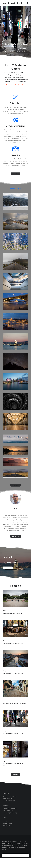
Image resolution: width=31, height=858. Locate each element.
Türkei (20, 703)
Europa (20, 613)
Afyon (4, 701)
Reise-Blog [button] (15, 774)
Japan (4, 761)
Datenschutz (6, 825)
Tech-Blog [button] (15, 173)
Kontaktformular (7, 823)
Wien (4, 610)
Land (16, 763)
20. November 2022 (8, 763)
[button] (2, 851)
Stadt (17, 613)
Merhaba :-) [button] (8, 567)
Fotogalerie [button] (15, 485)
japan (5, 765)
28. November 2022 (8, 703)
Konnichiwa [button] (23, 48)
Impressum (6, 821)
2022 (19, 643)
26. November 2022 (8, 733)
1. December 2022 (8, 673)
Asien (22, 643)
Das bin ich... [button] (15, 536)
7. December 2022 (8, 643)
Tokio (4, 731)
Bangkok (5, 671)
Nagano (5, 640)
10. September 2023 (9, 613)
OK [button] (15, 855)
